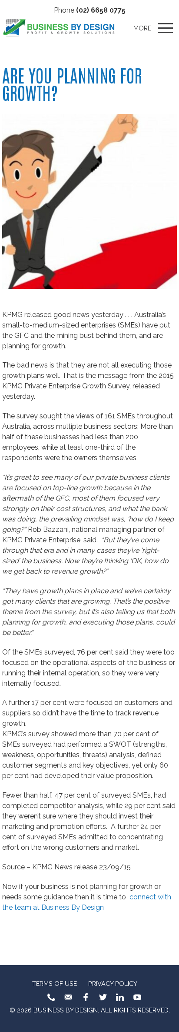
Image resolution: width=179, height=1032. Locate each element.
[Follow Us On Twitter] (103, 997)
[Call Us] (51, 997)
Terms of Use (54, 983)
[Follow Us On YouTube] (137, 997)
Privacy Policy (112, 983)
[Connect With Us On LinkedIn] (120, 997)
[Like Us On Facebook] (86, 997)
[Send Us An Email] (68, 997)
